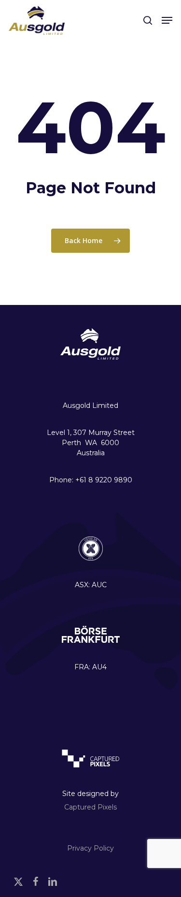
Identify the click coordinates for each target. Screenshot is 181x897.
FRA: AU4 (90, 667)
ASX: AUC (91, 584)
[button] (167, 20)
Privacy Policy (90, 848)
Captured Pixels (90, 807)
